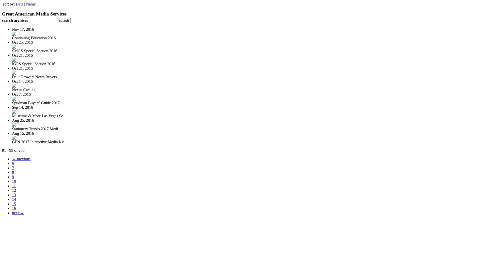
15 (14, 204)
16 (14, 208)
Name (31, 4)
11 (14, 186)
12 (14, 190)
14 (14, 199)
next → (18, 213)
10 (14, 181)
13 (14, 195)
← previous (21, 159)
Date (19, 4)
